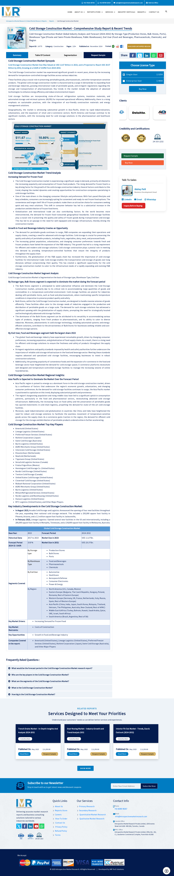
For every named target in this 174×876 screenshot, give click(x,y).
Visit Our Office (153, 3)
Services (109, 12)
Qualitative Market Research (91, 818)
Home (70, 12)
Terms (58, 835)
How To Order (61, 818)
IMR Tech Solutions (117, 869)
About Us (79, 12)
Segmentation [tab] (70, 55)
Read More (24, 754)
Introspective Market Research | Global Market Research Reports (26, 21)
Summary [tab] (17, 55)
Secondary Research (87, 810)
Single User (144, 74)
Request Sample (131, 156)
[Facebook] (133, 55)
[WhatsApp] (154, 55)
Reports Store (94, 12)
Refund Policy (61, 831)
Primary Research (87, 806)
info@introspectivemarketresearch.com (131, 816)
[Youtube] (36, 826)
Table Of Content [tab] (42, 55)
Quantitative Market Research (92, 814)
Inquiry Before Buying (133, 205)
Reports (51, 21)
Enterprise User (144, 80)
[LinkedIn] (147, 55)
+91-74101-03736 (89, 3)
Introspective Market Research (67, 869)
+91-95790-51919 (104, 3)
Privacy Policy (61, 826)
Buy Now (142, 89)
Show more (85, 768)
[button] (122, 112)
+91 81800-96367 (120, 809)
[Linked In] (30, 826)
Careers (58, 814)
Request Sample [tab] (98, 55)
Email (139, 199)
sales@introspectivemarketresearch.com (129, 3)
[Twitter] (140, 55)
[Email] (161, 55)
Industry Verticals (126, 12)
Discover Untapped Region (139, 46)
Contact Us (60, 822)
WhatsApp (151, 199)
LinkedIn (128, 199)
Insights (141, 12)
